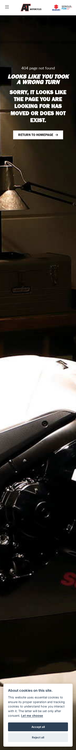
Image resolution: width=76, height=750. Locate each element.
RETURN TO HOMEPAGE (35, 135)
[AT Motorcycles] (31, 8)
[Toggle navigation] (7, 7)
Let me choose (32, 715)
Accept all (38, 727)
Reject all (38, 737)
